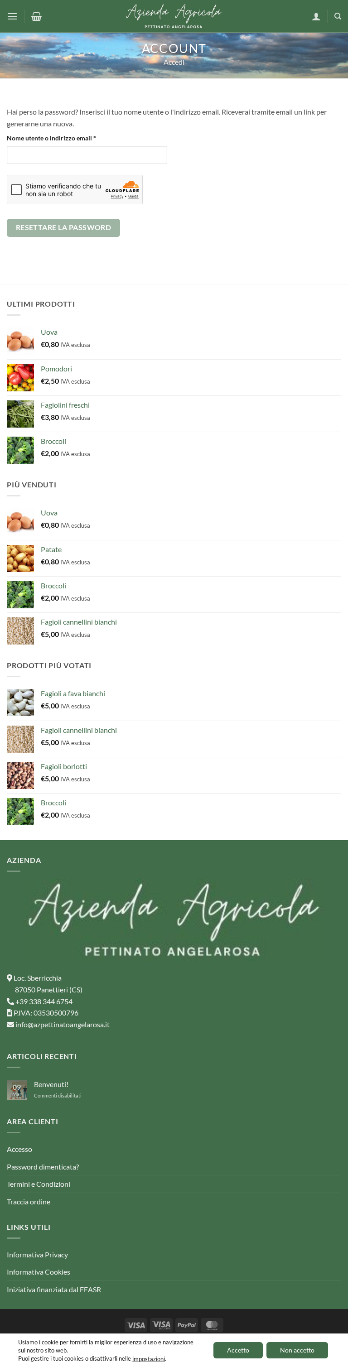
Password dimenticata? (43, 1166)
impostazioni (148, 1359)
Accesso (19, 1149)
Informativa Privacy (37, 1254)
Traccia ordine (28, 1201)
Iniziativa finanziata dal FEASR (54, 1289)
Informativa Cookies (38, 1271)
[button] (12, 16)
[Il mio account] (316, 16)
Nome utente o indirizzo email (64, 138)
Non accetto (297, 1350)
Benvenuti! (51, 1084)
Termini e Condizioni (38, 1183)
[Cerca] (337, 16)
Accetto (238, 1350)
